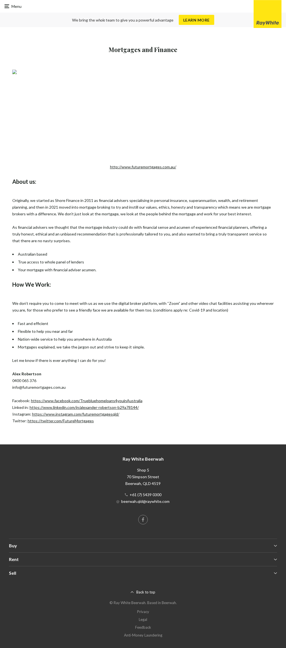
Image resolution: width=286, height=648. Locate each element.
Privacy (143, 611)
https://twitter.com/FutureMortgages (61, 420)
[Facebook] (143, 519)
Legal (143, 619)
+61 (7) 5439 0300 (145, 494)
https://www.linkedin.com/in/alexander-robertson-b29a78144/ (84, 407)
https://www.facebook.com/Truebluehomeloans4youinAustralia (86, 400)
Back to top (145, 592)
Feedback (143, 627)
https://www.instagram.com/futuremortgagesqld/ (75, 414)
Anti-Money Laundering (143, 635)
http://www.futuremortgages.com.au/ (143, 166)
